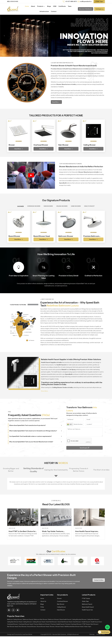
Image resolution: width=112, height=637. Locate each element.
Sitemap (91, 634)
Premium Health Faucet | (58, 624)
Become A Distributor (85, 9)
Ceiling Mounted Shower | (79, 619)
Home (27, 6)
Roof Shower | (23, 626)
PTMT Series (86, 598)
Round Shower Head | (43, 626)
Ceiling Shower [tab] (61, 206)
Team (69, 6)
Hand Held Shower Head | (65, 622)
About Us (43, 601)
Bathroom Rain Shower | (41, 619)
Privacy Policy (101, 634)
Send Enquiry (83, 448)
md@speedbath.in (86, 1)
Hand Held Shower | (51, 622)
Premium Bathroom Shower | (42, 624)
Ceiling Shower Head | (39, 622)
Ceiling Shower (61, 607)
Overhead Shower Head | (26, 624)
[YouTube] (17, 610)
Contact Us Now (98, 580)
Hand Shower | (77, 622)
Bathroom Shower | (53, 619)
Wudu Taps (85, 601)
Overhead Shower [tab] (33, 206)
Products (40, 6)
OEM (54, 6)
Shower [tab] (20, 206)
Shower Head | (59, 626)
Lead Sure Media (27, 634)
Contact (53, 11)
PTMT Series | (86, 624)
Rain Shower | (94, 624)
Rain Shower (60, 604)
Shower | (52, 626)
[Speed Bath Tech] (12, 9)
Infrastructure (44, 11)
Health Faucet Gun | (96, 622)
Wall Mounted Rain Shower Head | (74, 626)
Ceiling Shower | (27, 622)
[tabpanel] (56, 226)
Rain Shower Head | (12, 626)
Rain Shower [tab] (48, 206)
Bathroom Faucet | (28, 619)
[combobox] (69, 424)
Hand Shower (61, 610)
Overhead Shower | (12, 624)
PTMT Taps (99, 1)
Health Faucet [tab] (89, 206)
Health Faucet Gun (87, 610)
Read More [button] (55, 102)
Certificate (62, 6)
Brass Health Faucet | (65, 619)
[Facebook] (9, 610)
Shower (59, 598)
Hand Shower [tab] (76, 206)
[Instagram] (13, 610)
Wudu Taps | (87, 626)
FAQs (42, 607)
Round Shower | (31, 626)
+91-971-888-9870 (71, 1)
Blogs (49, 6)
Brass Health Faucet (88, 607)
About (33, 6)
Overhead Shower (62, 601)
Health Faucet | (86, 622)
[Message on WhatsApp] (107, 627)
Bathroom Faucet (87, 604)
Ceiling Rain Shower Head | (14, 622)
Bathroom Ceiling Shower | (14, 619)
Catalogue (98, 9)
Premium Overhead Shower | (73, 624)
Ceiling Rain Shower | (93, 619)
